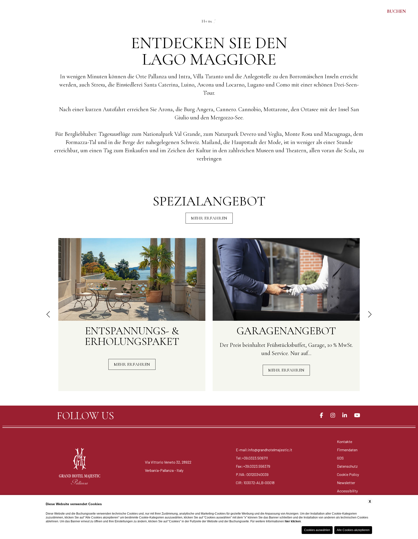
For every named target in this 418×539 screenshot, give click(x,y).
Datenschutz (347, 466)
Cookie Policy (348, 474)
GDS (340, 458)
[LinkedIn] (344, 415)
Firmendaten (347, 449)
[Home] (209, 25)
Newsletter (346, 482)
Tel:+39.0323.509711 (252, 458)
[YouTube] (357, 415)
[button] (48, 314)
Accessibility (347, 490)
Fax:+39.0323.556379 (253, 466)
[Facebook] (321, 415)
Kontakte (344, 441)
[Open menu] (9, 11)
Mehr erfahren (209, 218)
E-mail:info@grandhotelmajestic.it (264, 449)
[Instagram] (332, 415)
